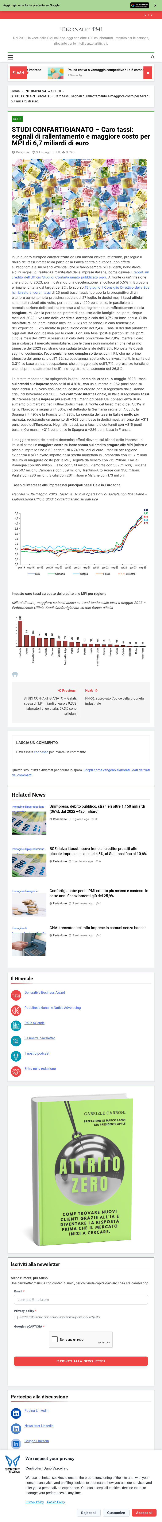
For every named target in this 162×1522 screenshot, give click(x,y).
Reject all (88, 1513)
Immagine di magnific (25, 891)
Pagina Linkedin (36, 1411)
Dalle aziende (34, 1023)
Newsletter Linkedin (39, 1426)
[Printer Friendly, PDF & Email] (15, 676)
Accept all (144, 1513)
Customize (116, 1513)
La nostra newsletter (39, 1038)
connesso (41, 752)
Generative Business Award (44, 992)
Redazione (22, 152)
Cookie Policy (56, 1502)
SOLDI (17, 119)
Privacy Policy (35, 1502)
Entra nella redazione (40, 1069)
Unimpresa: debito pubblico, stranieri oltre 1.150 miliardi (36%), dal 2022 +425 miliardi (72, 15)
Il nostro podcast (36, 1053)
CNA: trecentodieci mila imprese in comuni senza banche (98, 928)
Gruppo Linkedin (36, 1441)
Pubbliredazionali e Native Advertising (52, 1008)
